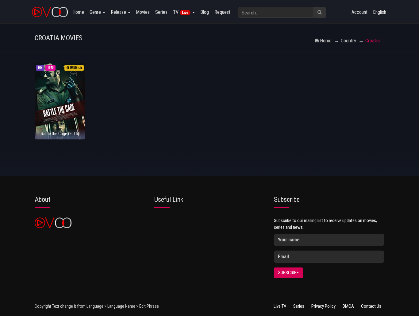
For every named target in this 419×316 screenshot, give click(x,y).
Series (161, 12)
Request (222, 12)
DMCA (348, 306)
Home (78, 12)
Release (119, 12)
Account (359, 12)
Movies (143, 12)
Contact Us (371, 306)
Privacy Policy (323, 306)
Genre (96, 12)
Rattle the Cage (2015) (60, 133)
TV (180, 12)
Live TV (280, 306)
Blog (204, 12)
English (379, 12)
